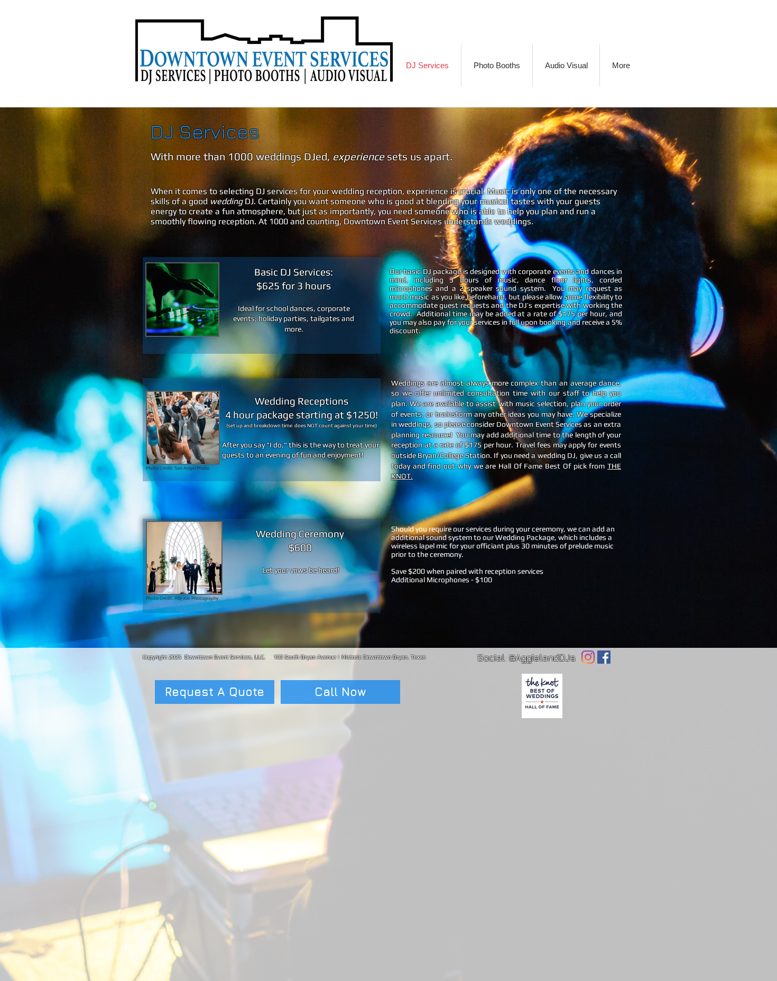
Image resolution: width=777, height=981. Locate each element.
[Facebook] (603, 657)
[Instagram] (588, 657)
